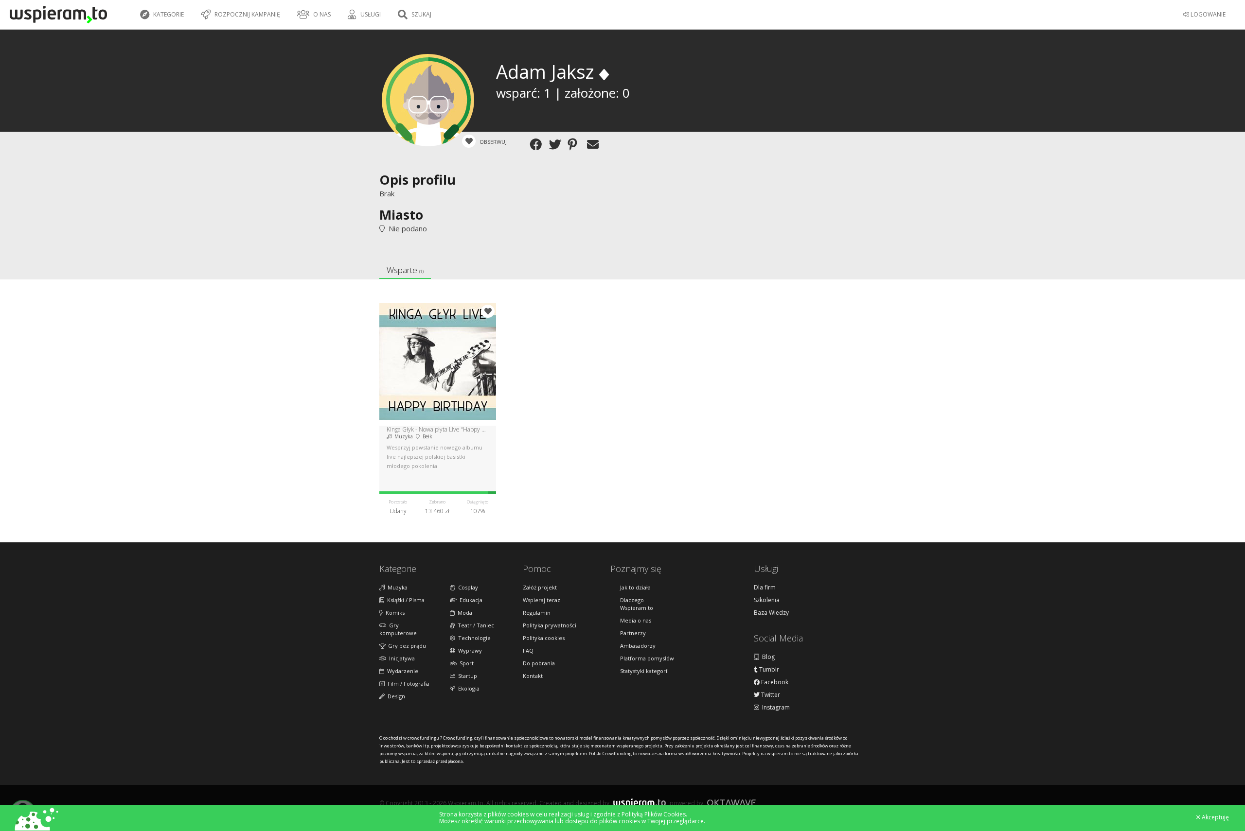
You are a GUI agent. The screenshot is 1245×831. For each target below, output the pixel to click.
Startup (466, 675)
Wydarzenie (401, 671)
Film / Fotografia (407, 683)
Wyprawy (468, 650)
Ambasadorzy (638, 645)
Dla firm (765, 587)
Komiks (394, 612)
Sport (465, 663)
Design (395, 696)
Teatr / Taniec (474, 625)
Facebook (774, 682)
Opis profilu (417, 180)
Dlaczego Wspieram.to (636, 603)
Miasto (401, 215)
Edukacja (469, 600)
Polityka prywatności (549, 625)
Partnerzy (633, 633)
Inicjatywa (400, 658)
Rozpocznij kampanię (246, 14)
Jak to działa (635, 587)
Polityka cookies (544, 637)
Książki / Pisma (404, 600)
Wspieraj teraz (541, 600)
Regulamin (537, 612)
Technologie (473, 637)
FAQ (528, 650)
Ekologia (467, 688)
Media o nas (635, 620)
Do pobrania (539, 663)
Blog (767, 657)
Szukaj (420, 14)
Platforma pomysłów (647, 658)
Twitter (770, 695)
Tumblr (768, 670)
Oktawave (731, 802)
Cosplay (466, 587)
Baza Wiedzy (771, 613)
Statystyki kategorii (644, 671)
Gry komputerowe (398, 629)
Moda (463, 612)
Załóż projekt (540, 587)
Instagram (774, 707)
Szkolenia (767, 600)
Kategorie (168, 14)
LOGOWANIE (1207, 14)
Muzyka (396, 587)
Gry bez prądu (405, 645)
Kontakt (533, 675)
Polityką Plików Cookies (654, 814)
